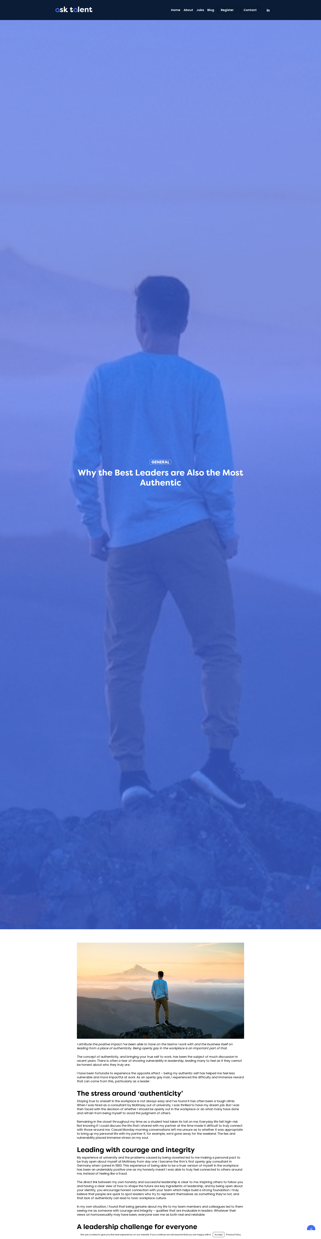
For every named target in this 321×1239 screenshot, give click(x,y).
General (160, 462)
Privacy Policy (233, 1234)
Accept (219, 1234)
